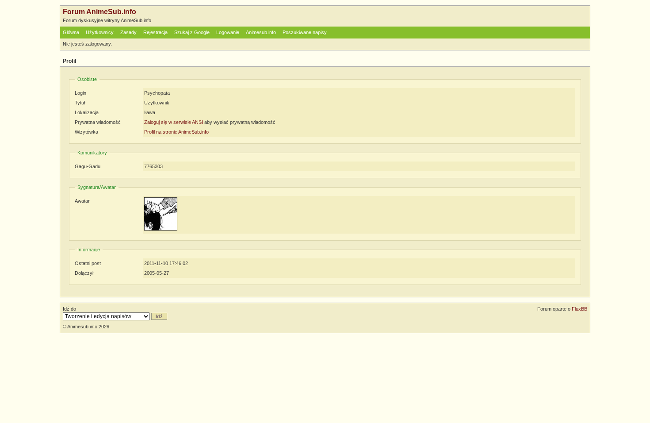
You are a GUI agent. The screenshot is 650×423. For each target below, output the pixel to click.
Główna (71, 32)
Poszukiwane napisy (305, 32)
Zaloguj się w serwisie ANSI (173, 122)
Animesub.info (261, 32)
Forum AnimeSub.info (99, 11)
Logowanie (227, 32)
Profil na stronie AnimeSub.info (176, 132)
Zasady (128, 32)
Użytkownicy (100, 32)
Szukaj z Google (192, 32)
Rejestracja (155, 32)
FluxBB (579, 308)
